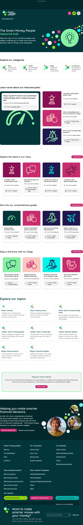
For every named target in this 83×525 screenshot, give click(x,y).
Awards (74, 104)
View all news (77, 157)
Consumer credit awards (40, 498)
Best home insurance (10, 489)
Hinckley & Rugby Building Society (40, 481)
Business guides (16, 107)
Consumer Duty (61, 457)
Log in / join (33, 453)
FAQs (5, 457)
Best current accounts (11, 485)
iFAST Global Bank (35, 478)
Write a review (41, 386)
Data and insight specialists (64, 453)
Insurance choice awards (66, 498)
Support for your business (27, 430)
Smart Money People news (32, 189)
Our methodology (9, 453)
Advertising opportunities (64, 464)
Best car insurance (9, 474)
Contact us (7, 460)
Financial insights (12, 284)
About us (6, 449)
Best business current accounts (13, 481)
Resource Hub (34, 457)
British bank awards (12, 498)
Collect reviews (61, 449)
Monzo (32, 485)
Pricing (58, 460)
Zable (32, 489)
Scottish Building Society (37, 474)
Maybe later (75, 515)
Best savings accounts (11, 478)
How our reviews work (8, 430)
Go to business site (7, 18)
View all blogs (77, 252)
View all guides (76, 205)
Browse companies (36, 460)
